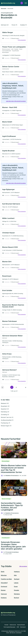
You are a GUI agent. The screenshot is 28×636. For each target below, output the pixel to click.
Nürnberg (17, 594)
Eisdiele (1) (23, 25)
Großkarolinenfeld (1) (7, 420)
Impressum (23, 627)
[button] (21, 3)
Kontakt (6, 624)
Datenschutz (13, 624)
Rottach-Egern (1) (6, 425)
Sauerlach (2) (5, 409)
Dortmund (4, 586)
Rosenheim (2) (5, 406)
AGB (18, 627)
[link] (14, 36)
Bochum (16, 597)
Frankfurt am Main (6, 579)
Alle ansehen (23, 566)
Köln (15, 575)
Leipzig (16, 583)
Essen (16, 586)
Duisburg (3, 597)
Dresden (16, 590)
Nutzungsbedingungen (9, 627)
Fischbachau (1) (5, 423)
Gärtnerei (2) (5, 25)
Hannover (4, 594)
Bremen (3, 590)
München (4, 575)
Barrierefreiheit (21, 624)
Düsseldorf (4, 583)
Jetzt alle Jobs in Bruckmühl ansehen (16, 101)
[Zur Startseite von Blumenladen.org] (8, 3)
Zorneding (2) (5, 414)
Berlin (2, 571)
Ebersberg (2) (5, 412)
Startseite (3, 8)
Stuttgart (16, 579)
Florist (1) (14, 25)
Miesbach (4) (5, 403)
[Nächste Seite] (25, 387)
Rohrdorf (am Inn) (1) (7, 417)
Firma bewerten (22, 40)
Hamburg (17, 571)
